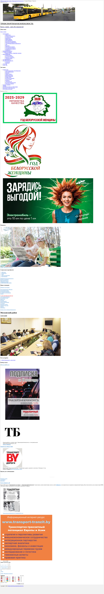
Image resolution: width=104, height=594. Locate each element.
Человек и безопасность (10, 36)
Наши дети (2, 299)
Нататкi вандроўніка (4, 302)
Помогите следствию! (5, 287)
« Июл (1, 571)
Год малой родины (9, 37)
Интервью (7, 45)
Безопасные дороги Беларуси (9, 88)
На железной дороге (4, 290)
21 (6, 567)
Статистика (7, 61)
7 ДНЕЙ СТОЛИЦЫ (7, 52)
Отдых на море (8, 79)
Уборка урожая (8, 74)
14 (6, 566)
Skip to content (3, 31)
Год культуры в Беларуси (10, 47)
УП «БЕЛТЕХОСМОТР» (8, 60)
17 (1, 567)
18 (2, 567)
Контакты (2, 480)
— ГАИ (2, 274)
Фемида (2, 306)
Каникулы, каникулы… (10, 57)
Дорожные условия (4, 281)
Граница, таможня (6, 84)
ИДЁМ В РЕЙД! (8, 55)
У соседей (2, 303)
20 (5, 567)
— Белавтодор (3, 273)
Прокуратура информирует (10, 42)
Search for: (2, 2)
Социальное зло (8, 81)
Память (1, 293)
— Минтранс (3, 272)
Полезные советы (4, 304)
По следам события (9, 56)
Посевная (7, 72)
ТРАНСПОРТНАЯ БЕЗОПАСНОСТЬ (16, 24)
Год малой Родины (4, 298)
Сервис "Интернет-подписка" (6, 267)
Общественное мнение (10, 46)
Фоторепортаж (3, 301)
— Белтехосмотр (3, 276)
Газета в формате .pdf (5, 482)
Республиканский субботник (6, 289)
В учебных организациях (5, 292)
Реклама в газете (3, 478)
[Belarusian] (2, 364)
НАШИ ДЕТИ (8, 77)
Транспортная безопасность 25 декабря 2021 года (13, 513)
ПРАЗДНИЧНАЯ (8, 40)
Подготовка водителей (7, 89)
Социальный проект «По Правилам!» (13, 70)
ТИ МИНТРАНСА (7, 59)
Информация (8, 38)
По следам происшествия (10, 82)
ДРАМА (4, 85)
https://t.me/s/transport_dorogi (16, 469)
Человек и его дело (4, 305)
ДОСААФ (5, 64)
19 (4, 567)
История (2, 300)
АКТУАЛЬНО (6, 33)
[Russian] (7, 364)
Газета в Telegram (7, 444)
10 (1, 566)
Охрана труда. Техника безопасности (8, 309)
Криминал (7, 80)
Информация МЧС (9, 75)
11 (2, 566)
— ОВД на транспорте (5, 275)
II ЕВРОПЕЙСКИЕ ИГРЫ (5, 282)
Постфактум (7, 50)
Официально (8, 34)
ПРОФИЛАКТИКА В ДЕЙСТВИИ (10, 86)
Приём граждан (8, 39)
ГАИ (6, 44)
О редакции (2, 479)
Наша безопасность (4, 280)
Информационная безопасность (6, 278)
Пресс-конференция (9, 71)
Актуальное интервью (5, 296)
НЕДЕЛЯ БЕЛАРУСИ (7, 51)
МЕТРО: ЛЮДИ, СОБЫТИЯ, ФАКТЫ (13, 53)
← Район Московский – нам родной (7, 360)
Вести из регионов (9, 76)
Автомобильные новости (10, 48)
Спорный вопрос (8, 58)
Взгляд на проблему (4, 279)
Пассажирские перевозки (10, 41)
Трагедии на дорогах (9, 83)
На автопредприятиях (9, 78)
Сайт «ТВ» (5, 65)
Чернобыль (2, 307)
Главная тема (5, 69)
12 (4, 566)
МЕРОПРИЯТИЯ (6, 54)
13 (5, 566)
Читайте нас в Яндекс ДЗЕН (6, 446)
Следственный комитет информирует (13, 43)
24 (1, 568)
